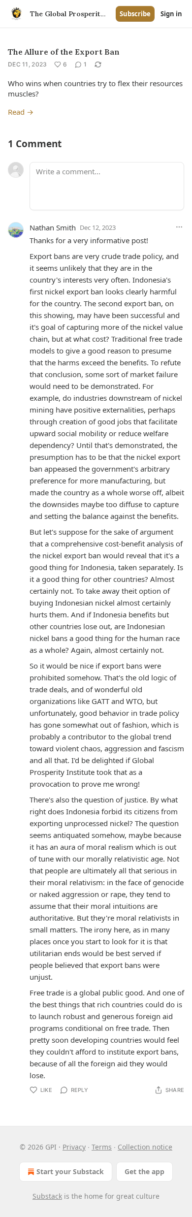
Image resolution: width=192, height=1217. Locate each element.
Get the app (144, 1171)
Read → (20, 112)
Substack (47, 1196)
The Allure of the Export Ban (64, 52)
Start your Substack (70, 1171)
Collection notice (145, 1147)
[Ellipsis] (179, 227)
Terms (102, 1147)
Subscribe (135, 13)
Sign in (171, 13)
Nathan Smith (53, 227)
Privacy (74, 1147)
